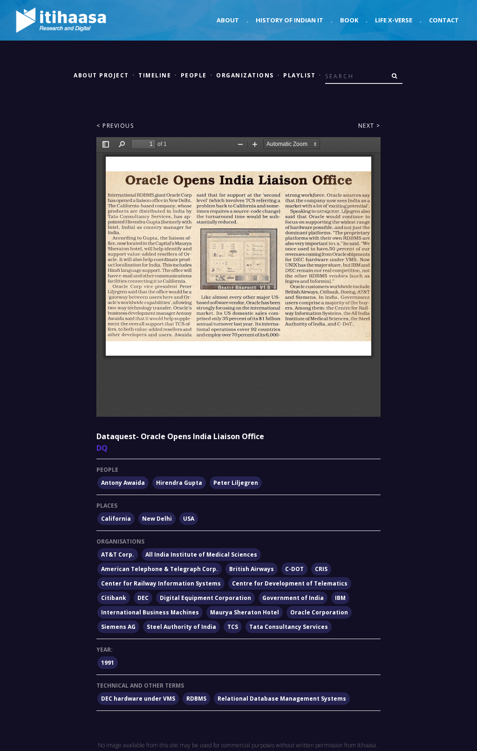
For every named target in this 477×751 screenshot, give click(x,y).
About (228, 20)
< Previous (115, 126)
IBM (340, 598)
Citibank (113, 598)
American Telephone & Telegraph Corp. (159, 569)
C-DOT (294, 569)
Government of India (293, 598)
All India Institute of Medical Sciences (201, 554)
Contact (444, 20)
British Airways (251, 569)
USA (188, 519)
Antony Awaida (123, 483)
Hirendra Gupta (179, 483)
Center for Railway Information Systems (161, 583)
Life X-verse (393, 20)
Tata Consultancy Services (288, 627)
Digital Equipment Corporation (205, 598)
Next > (369, 126)
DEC (143, 598)
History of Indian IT (289, 20)
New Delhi (157, 519)
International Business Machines (150, 612)
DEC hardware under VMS (138, 699)
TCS (232, 627)
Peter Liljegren (235, 483)
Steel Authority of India (181, 627)
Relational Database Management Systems (282, 699)
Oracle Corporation (319, 612)
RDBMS (196, 699)
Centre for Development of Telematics (290, 583)
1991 (107, 663)
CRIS (321, 569)
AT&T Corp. (117, 554)
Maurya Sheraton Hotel (244, 612)
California (116, 519)
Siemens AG (118, 627)
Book (349, 20)
